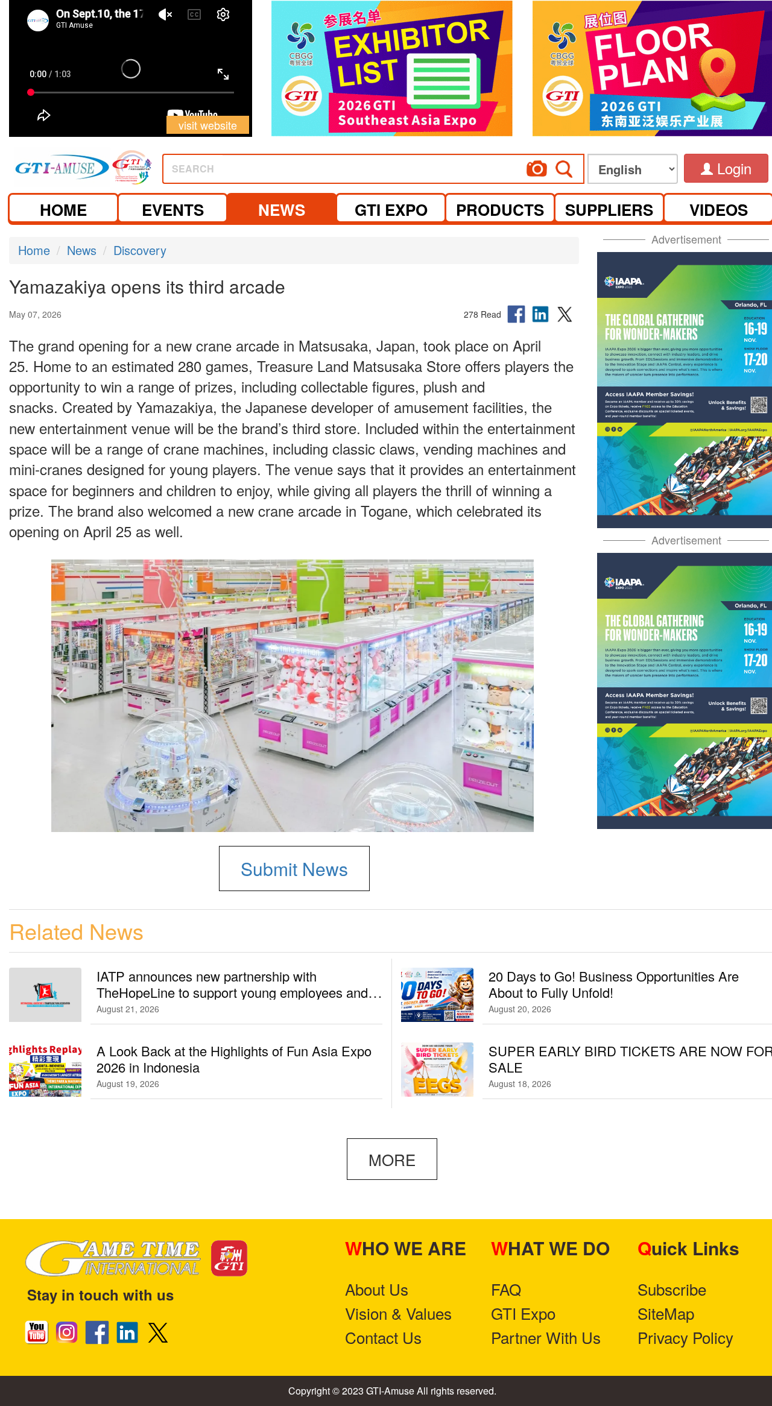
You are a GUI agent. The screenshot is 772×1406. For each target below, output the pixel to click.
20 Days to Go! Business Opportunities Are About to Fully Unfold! (614, 983)
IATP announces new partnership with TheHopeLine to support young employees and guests (232, 992)
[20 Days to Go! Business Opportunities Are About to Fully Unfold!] (437, 995)
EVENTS (173, 209)
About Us (376, 1289)
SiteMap (666, 1313)
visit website (208, 125)
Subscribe (672, 1289)
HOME (63, 209)
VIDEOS (718, 209)
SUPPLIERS (609, 209)
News (81, 250)
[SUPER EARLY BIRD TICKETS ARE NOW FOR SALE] (437, 1069)
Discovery (139, 250)
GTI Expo (523, 1313)
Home (34, 250)
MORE (392, 1159)
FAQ (506, 1289)
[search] (418, 165)
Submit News (294, 868)
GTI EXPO (391, 209)
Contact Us (383, 1337)
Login (732, 167)
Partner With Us (546, 1337)
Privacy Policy (685, 1337)
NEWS (281, 209)
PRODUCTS (500, 209)
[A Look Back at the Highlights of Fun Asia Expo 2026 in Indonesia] (45, 1069)
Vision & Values (398, 1313)
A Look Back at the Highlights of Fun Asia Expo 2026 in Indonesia (234, 1058)
